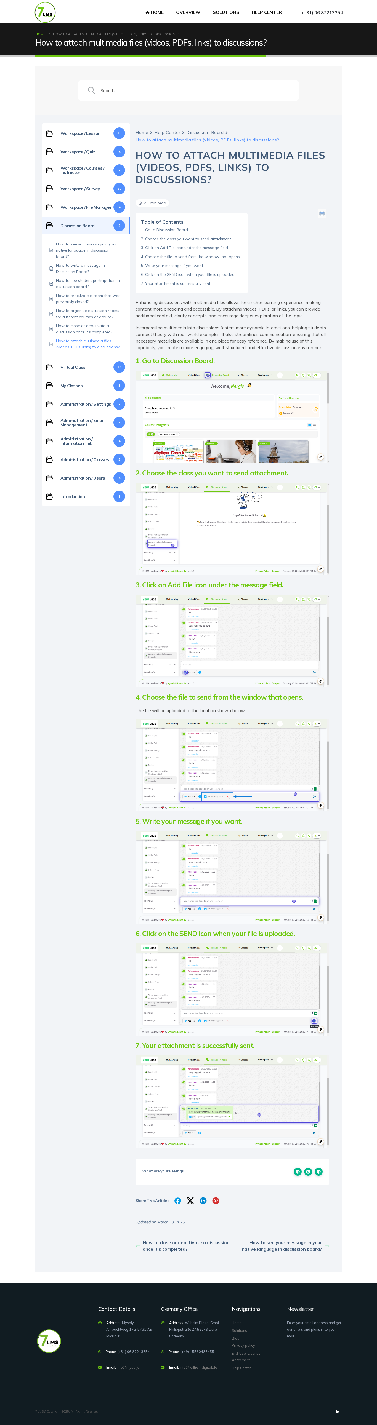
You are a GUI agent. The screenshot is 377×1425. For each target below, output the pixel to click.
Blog (236, 1338)
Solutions (226, 12)
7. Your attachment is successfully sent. (176, 283)
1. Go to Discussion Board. (165, 229)
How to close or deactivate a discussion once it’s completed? (186, 1246)
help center (267, 12)
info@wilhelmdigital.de (198, 1367)
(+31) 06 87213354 (322, 12)
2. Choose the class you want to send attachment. (186, 238)
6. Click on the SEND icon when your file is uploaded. (188, 274)
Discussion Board (205, 132)
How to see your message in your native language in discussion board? (282, 1246)
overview (188, 12)
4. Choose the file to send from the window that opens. (191, 256)
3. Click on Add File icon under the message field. (185, 247)
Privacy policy (243, 1345)
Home (157, 12)
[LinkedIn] (337, 1412)
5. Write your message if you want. (172, 265)
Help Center (167, 132)
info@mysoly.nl (129, 1367)
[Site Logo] (45, 12)
